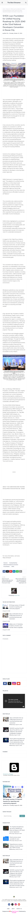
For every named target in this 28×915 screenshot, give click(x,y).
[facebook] (5, 683)
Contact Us (19, 908)
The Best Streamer (14, 3)
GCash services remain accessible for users (15, 838)
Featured (8, 9)
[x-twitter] (9, 683)
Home (4, 9)
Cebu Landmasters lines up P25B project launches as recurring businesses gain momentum (16, 616)
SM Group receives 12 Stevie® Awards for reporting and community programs (16, 606)
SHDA (12, 566)
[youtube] (18, 683)
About (13, 908)
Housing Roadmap (13, 562)
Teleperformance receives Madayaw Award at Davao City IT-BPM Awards (16, 846)
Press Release (6, 566)
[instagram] (14, 683)
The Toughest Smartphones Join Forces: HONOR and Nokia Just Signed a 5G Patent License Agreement (17, 829)
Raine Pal (6, 33)
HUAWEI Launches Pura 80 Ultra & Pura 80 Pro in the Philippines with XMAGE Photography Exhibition (17, 730)
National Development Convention (11, 564)
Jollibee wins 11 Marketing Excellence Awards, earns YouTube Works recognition (16, 625)
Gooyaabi (14, 912)
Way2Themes (15, 911)
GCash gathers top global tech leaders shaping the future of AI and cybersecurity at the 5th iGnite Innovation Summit (17, 741)
